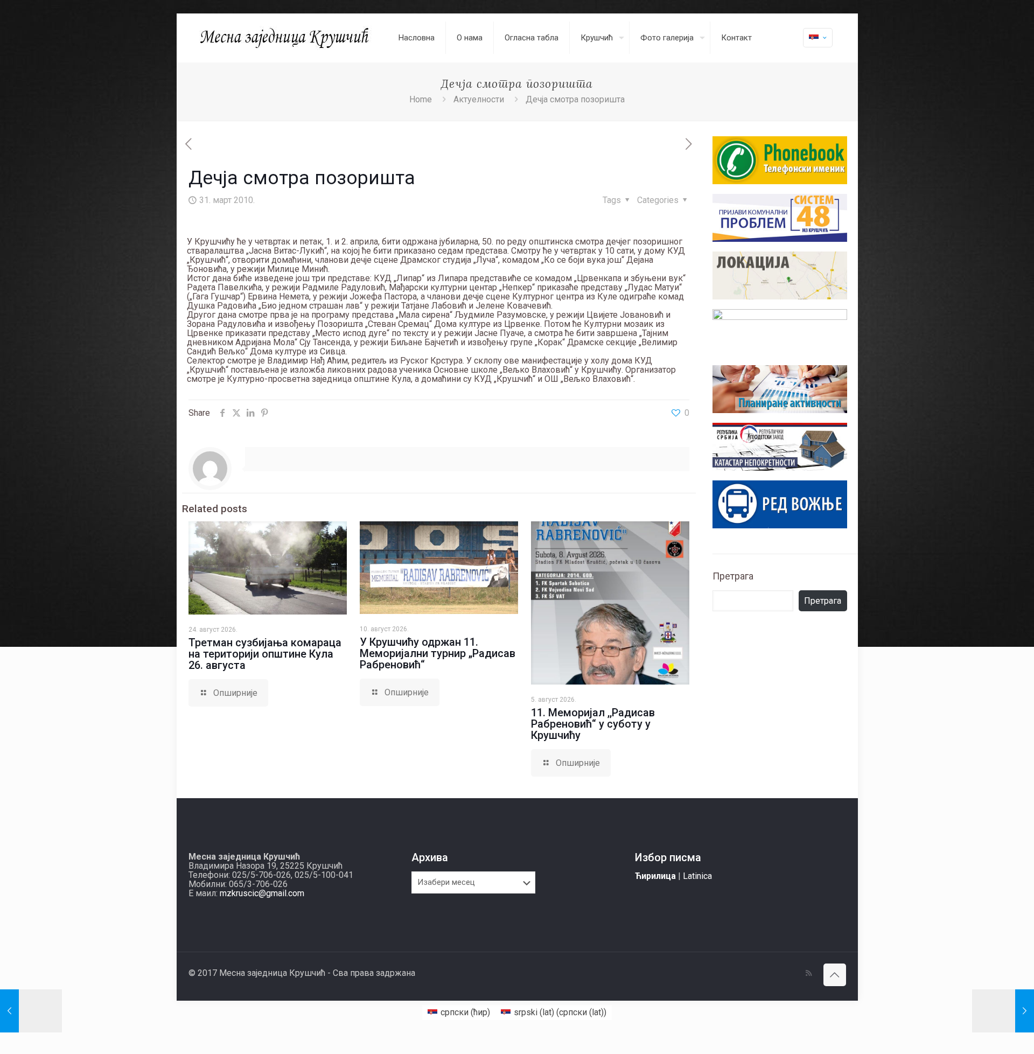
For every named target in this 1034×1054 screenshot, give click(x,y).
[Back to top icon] (834, 975)
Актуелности (478, 99)
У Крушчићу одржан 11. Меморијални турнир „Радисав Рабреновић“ (437, 653)
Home (420, 99)
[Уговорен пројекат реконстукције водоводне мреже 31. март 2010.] (31, 1010)
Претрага (732, 576)
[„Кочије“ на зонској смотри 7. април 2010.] (1003, 1010)
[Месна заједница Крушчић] (285, 37)
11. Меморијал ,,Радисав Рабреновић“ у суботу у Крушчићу (593, 724)
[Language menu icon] (818, 37)
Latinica (697, 876)
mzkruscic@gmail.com (262, 893)
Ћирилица (655, 876)
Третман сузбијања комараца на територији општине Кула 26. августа (264, 654)
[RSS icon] (809, 973)
